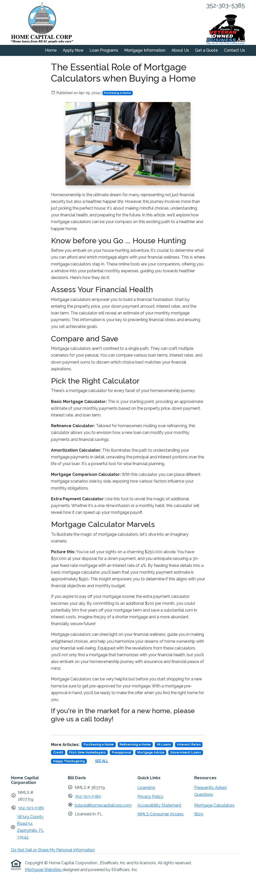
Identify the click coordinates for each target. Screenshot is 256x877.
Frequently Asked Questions (210, 791)
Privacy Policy (150, 796)
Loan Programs (104, 50)
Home (51, 50)
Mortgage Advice (150, 752)
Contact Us (234, 50)
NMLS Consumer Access (161, 814)
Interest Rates (189, 744)
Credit (58, 752)
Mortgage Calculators (214, 805)
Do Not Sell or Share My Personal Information (53, 850)
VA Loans (164, 744)
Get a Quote (206, 50)
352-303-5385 (31, 808)
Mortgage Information (145, 50)
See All (101, 761)
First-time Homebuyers (87, 752)
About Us (180, 50)
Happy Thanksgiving (69, 761)
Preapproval (121, 752)
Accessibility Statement (159, 805)
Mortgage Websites (43, 869)
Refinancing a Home (135, 744)
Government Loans (185, 752)
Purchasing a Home (117, 92)
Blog (198, 814)
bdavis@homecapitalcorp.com (103, 805)
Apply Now (73, 50)
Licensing (146, 787)
